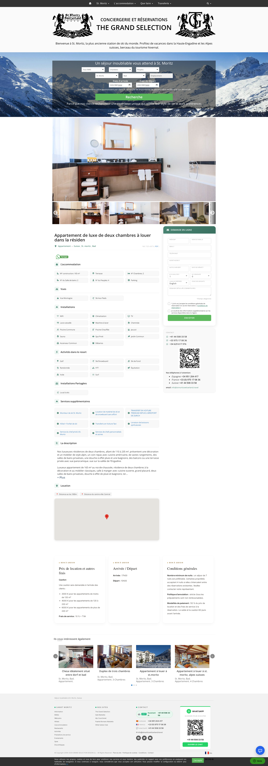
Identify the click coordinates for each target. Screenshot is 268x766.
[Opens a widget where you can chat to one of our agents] (257, 761)
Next (212, 213)
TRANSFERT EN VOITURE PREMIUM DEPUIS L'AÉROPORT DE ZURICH (144, 413)
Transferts (164, 3)
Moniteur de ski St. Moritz (70, 413)
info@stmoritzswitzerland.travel (185, 387)
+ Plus (61, 477)
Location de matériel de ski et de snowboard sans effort (107, 413)
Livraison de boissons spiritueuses (140, 423)
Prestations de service (62, 735)
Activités (57, 731)
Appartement (64, 246)
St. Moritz (102, 3)
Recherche (134, 97)
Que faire (146, 3)
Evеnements (58, 738)
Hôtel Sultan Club (101, 725)
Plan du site (117, 753)
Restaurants (58, 728)
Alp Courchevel (100, 718)
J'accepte (198, 760)
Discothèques (59, 745)
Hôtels (56, 722)
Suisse (77, 246)
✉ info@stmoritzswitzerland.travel (149, 732)
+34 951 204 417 (155, 721)
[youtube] (150, 738)
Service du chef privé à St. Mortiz (70, 433)
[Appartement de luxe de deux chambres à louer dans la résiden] (134, 159)
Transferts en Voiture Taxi (105, 423)
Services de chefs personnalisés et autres (108, 433)
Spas (56, 741)
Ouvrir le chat (195, 744)
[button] (107, 516)
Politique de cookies (130, 753)
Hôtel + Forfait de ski (68, 423)
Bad (94, 246)
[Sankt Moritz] (90, 3)
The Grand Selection (102, 712)
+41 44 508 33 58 (155, 728)
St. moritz (86, 246)
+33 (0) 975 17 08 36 (157, 724)
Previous (55, 213)
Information (58, 712)
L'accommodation (124, 3)
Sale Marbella (100, 715)
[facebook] (138, 738)
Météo (56, 715)
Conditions (143, 753)
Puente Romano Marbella (104, 722)
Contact (151, 753)
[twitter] (144, 738)
